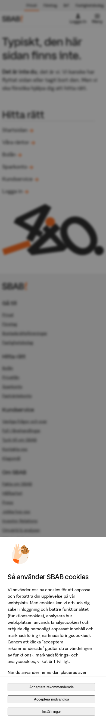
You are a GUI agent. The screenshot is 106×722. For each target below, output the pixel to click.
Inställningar (51, 711)
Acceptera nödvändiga (51, 699)
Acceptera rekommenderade (51, 687)
